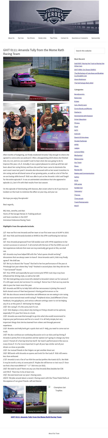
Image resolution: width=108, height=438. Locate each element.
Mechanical (78, 155)
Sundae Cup (78, 188)
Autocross (78, 98)
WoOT (76, 206)
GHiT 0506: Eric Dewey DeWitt (85, 70)
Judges (76, 148)
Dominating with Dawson (83, 116)
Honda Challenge (80, 141)
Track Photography (81, 202)
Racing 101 (78, 170)
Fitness (77, 123)
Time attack (78, 198)
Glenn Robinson (80, 79)
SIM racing (78, 184)
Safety (76, 177)
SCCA (76, 180)
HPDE (76, 144)
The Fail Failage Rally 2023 (83, 83)
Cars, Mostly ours (80, 105)
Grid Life (77, 134)
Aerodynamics (79, 94)
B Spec (76, 101)
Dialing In (77, 112)
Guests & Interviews (81, 137)
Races (76, 166)
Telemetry (78, 191)
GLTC (76, 130)
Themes (77, 195)
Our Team (77, 162)
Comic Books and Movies (83, 108)
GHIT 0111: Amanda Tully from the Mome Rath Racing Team (36, 417)
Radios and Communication (84, 173)
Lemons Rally (79, 152)
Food (76, 126)
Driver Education (80, 119)
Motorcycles (78, 159)
